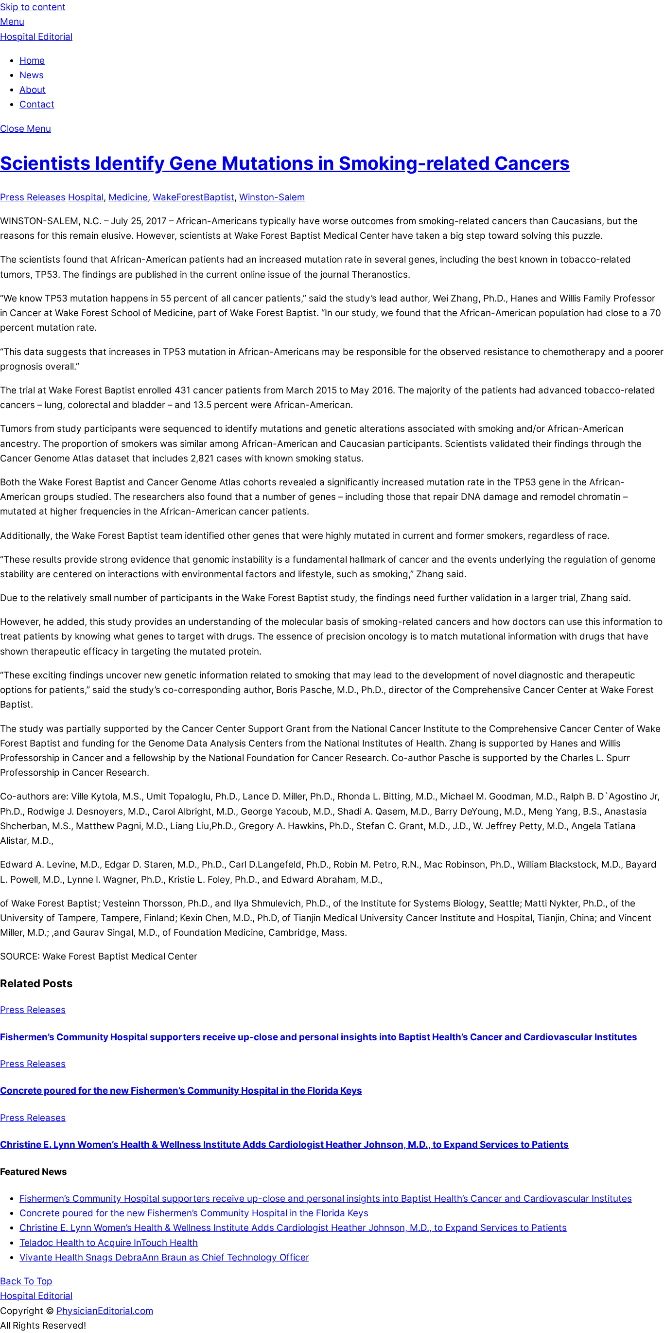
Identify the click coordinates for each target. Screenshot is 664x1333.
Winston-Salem (272, 197)
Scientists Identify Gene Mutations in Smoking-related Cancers (285, 163)
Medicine (128, 197)
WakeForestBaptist (193, 197)
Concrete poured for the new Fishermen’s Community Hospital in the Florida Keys (181, 1090)
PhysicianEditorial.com (104, 1310)
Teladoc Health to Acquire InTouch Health (108, 1242)
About (32, 89)
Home (32, 60)
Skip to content (33, 7)
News (31, 75)
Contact (36, 104)
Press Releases (33, 197)
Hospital (86, 197)
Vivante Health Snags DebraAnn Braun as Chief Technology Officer (164, 1257)
